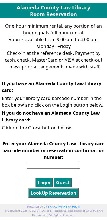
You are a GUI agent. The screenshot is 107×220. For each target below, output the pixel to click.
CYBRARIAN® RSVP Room (62, 206)
